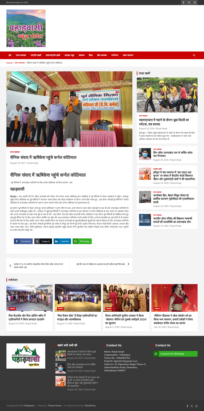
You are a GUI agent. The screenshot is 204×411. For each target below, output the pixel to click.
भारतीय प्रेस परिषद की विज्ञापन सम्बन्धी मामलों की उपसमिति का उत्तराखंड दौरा (172, 220)
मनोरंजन (114, 55)
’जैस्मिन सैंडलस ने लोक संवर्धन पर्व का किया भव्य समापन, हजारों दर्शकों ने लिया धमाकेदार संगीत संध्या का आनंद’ (173, 319)
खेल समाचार (102, 55)
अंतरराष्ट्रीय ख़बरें (53, 55)
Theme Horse (54, 405)
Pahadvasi (29, 405)
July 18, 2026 (160, 327)
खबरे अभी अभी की (67, 345)
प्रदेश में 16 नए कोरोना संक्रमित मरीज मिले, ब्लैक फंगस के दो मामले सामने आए (38, 266)
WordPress (90, 405)
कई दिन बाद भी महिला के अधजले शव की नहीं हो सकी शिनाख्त (100, 264)
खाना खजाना (128, 55)
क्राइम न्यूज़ (69, 55)
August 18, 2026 (16, 323)
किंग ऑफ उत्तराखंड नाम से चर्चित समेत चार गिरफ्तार (173, 154)
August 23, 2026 (161, 206)
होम (10, 55)
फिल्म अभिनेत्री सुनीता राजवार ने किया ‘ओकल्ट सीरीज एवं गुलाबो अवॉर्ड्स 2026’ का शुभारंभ (126, 319)
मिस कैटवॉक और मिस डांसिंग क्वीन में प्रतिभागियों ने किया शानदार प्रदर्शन (27, 317)
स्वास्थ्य (81, 55)
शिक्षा (91, 55)
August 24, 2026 (146, 128)
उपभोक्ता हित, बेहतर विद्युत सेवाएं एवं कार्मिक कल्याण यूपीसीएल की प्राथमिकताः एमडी (174, 199)
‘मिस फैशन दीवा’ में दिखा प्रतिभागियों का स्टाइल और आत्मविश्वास (77, 317)
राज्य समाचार (21, 55)
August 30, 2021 (18, 163)
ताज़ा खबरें (144, 73)
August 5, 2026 (112, 327)
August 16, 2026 (64, 323)
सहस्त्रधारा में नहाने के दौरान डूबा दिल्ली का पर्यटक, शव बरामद (81, 353)
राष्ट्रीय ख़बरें (36, 55)
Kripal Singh (32, 163)
